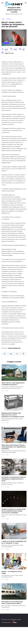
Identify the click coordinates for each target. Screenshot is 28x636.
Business (6, 42)
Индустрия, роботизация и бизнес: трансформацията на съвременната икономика (13, 446)
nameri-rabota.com (14, 348)
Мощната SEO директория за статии (14, 10)
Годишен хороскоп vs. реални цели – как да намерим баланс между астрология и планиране (13, 510)
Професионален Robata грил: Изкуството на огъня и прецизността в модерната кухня (12, 414)
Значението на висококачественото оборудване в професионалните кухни (13, 478)
